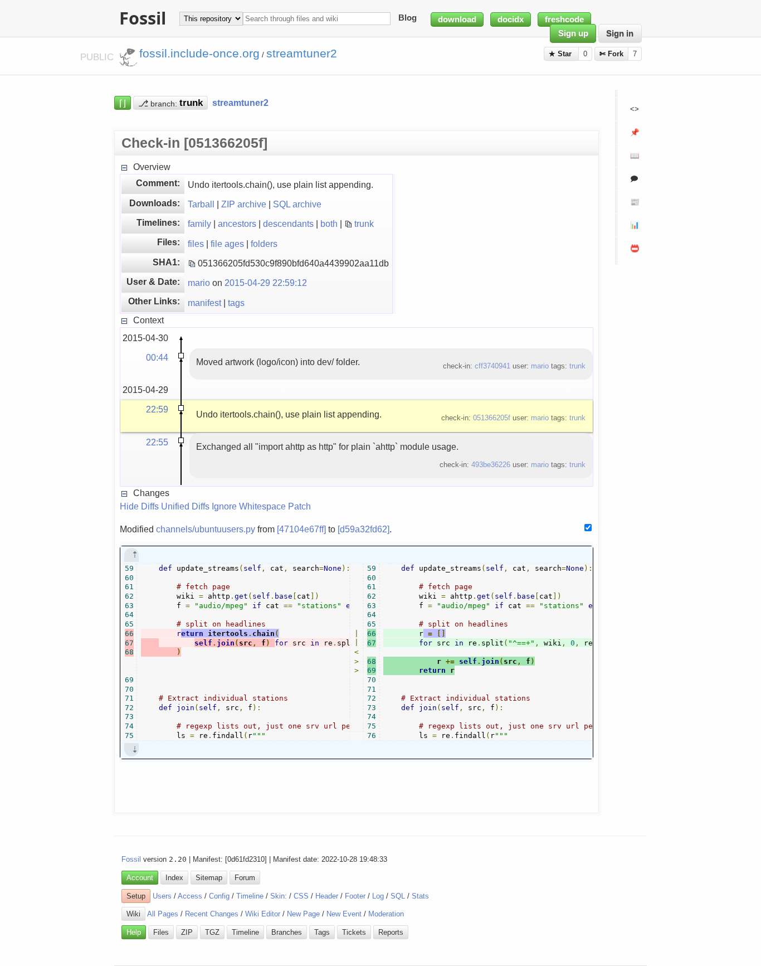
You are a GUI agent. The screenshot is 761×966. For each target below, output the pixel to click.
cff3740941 (492, 366)
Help (133, 932)
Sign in (619, 33)
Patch (299, 506)
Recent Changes (211, 914)
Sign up (573, 33)
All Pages (162, 914)
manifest (204, 303)
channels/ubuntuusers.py (205, 529)
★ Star (561, 54)
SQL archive (297, 204)
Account (139, 877)
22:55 (157, 442)
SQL (398, 896)
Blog (407, 18)
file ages (227, 244)
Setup (135, 896)
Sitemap (209, 877)
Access (190, 896)
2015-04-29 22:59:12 (266, 283)
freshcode (564, 19)
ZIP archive (243, 204)
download (457, 19)
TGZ (212, 932)
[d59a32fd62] (363, 529)
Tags (322, 932)
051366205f (491, 418)
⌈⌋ (122, 103)
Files (161, 932)
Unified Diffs (185, 506)
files (196, 244)
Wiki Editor (262, 914)
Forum (245, 877)
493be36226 (490, 464)
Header (326, 896)
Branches (286, 932)
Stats (420, 896)
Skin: (278, 896)
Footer (355, 896)
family (199, 224)
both (329, 224)
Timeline (250, 896)
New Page (303, 914)
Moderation (386, 914)
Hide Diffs (139, 506)
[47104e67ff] (301, 529)
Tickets (354, 932)
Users (162, 896)
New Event (344, 914)
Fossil (131, 859)
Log (378, 896)
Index (174, 877)
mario (199, 283)
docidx (510, 19)
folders (264, 244)
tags (236, 303)
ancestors (237, 224)
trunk (364, 224)
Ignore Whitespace (249, 506)
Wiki (133, 914)
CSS (301, 896)
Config (219, 896)
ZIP (187, 932)
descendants (288, 224)
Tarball (201, 204)
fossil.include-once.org (199, 53)
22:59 (157, 409)
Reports (390, 932)
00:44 (157, 357)
